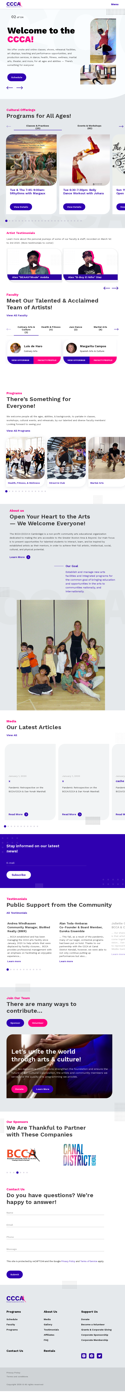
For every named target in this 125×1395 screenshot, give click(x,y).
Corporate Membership (94, 1340)
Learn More (17, 557)
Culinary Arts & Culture (26, 329)
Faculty (11, 1324)
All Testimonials (17, 912)
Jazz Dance (75, 328)
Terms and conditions (17, 1376)
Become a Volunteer (93, 1324)
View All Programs (18, 430)
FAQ (46, 1340)
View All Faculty (17, 315)
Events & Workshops (90, 127)
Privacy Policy (68, 1261)
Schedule (16, 77)
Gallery (48, 1324)
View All (12, 735)
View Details (21, 207)
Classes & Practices (38, 127)
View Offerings (20, 360)
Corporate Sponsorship (94, 1335)
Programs (12, 1329)
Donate (19, 1089)
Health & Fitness (51, 328)
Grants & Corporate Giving (96, 1329)
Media (47, 1319)
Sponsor (15, 1023)
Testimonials (51, 1329)
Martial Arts (100, 328)
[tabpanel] (31, 174)
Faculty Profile (47, 360)
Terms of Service (88, 1261)
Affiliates (49, 1335)
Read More (16, 814)
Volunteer (37, 1023)
